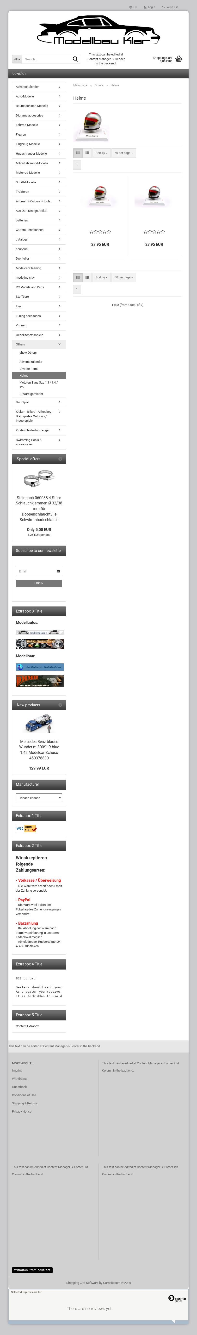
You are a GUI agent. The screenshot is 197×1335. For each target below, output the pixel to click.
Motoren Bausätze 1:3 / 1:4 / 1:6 (38, 385)
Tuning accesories (28, 316)
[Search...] (75, 59)
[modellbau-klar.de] (98, 30)
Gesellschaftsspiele (29, 335)
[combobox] (101, 153)
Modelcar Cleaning (28, 268)
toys (19, 306)
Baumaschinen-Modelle (32, 106)
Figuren (21, 134)
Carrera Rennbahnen (29, 230)
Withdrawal (19, 1078)
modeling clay (25, 277)
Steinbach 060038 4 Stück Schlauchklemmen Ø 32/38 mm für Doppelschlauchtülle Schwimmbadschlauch (39, 508)
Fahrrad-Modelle (27, 125)
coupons (22, 249)
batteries (22, 220)
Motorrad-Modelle (28, 172)
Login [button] (151, 7)
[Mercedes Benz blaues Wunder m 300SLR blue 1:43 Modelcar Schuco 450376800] (39, 723)
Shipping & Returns (25, 1103)
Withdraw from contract (32, 1270)
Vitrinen (21, 325)
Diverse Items (28, 369)
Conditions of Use (24, 1095)
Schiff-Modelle (26, 182)
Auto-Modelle (25, 96)
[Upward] (184, 1328)
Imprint (17, 1070)
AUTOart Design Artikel (31, 211)
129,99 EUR (39, 768)
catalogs (22, 239)
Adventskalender (27, 87)
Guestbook (19, 1087)
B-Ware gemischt (31, 394)
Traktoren (22, 191)
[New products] (60, 705)
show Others (28, 352)
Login (39, 583)
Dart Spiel (22, 402)
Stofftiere (22, 296)
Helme (23, 375)
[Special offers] (60, 459)
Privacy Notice (21, 1111)
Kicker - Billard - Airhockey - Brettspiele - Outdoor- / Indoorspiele (34, 416)
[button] (133, 7)
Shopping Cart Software (82, 1283)
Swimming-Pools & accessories (29, 442)
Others (20, 344)
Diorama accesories (29, 115)
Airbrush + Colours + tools (33, 201)
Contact (19, 74)
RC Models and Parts (30, 287)
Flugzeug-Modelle (28, 144)
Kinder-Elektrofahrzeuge (32, 430)
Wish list (171, 7)
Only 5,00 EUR (39, 529)
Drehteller (22, 258)
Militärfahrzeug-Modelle (32, 163)
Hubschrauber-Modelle (31, 153)
